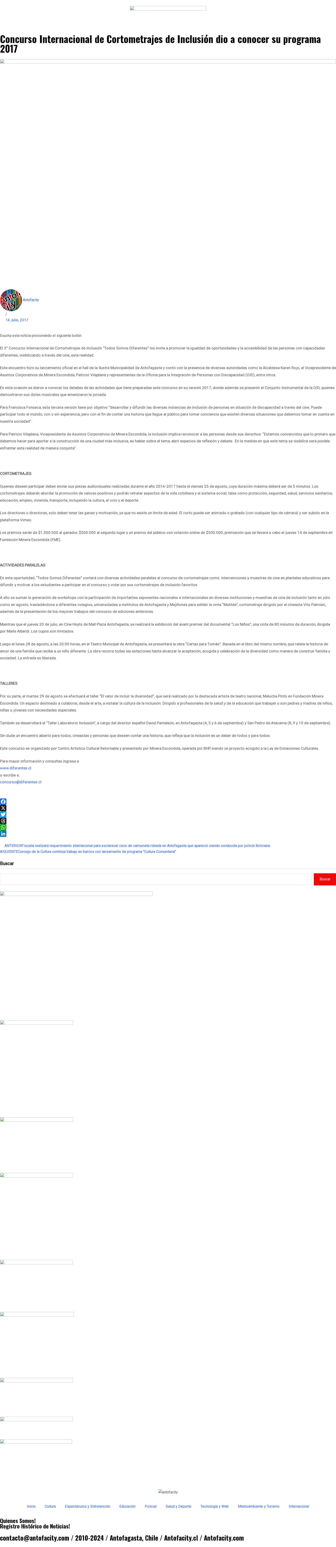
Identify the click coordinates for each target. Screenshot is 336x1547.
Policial (151, 1506)
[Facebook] (168, 801)
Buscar (7, 863)
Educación (127, 1506)
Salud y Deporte (178, 1506)
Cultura (50, 1506)
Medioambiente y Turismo (259, 1506)
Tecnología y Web (214, 1506)
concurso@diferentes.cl (20, 782)
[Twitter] (168, 814)
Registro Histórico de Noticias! (35, 1526)
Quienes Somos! (18, 1520)
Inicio (31, 1506)
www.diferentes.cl (15, 768)
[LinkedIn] (168, 833)
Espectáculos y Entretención (87, 1506)
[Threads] (168, 821)
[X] (168, 808)
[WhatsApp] (168, 827)
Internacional (299, 1506)
